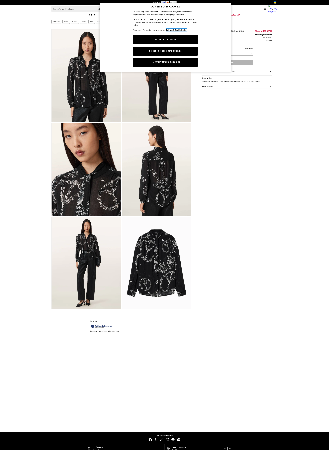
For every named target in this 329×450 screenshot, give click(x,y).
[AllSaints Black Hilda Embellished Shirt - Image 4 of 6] (156, 169)
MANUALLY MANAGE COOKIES (165, 62)
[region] (165, 37)
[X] (156, 440)
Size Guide (249, 48)
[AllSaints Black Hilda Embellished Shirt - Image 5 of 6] (86, 263)
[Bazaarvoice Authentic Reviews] (102, 327)
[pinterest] (173, 440)
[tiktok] (161, 440)
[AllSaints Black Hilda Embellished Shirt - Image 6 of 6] (156, 263)
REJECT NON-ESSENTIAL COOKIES (165, 51)
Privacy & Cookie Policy (176, 30)
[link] (265, 9)
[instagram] (167, 440)
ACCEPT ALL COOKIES (165, 39)
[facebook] (150, 440)
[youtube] (178, 440)
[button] (237, 78)
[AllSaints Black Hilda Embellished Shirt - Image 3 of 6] (86, 169)
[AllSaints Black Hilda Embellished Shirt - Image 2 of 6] (156, 75)
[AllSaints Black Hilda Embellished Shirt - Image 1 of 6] (86, 75)
